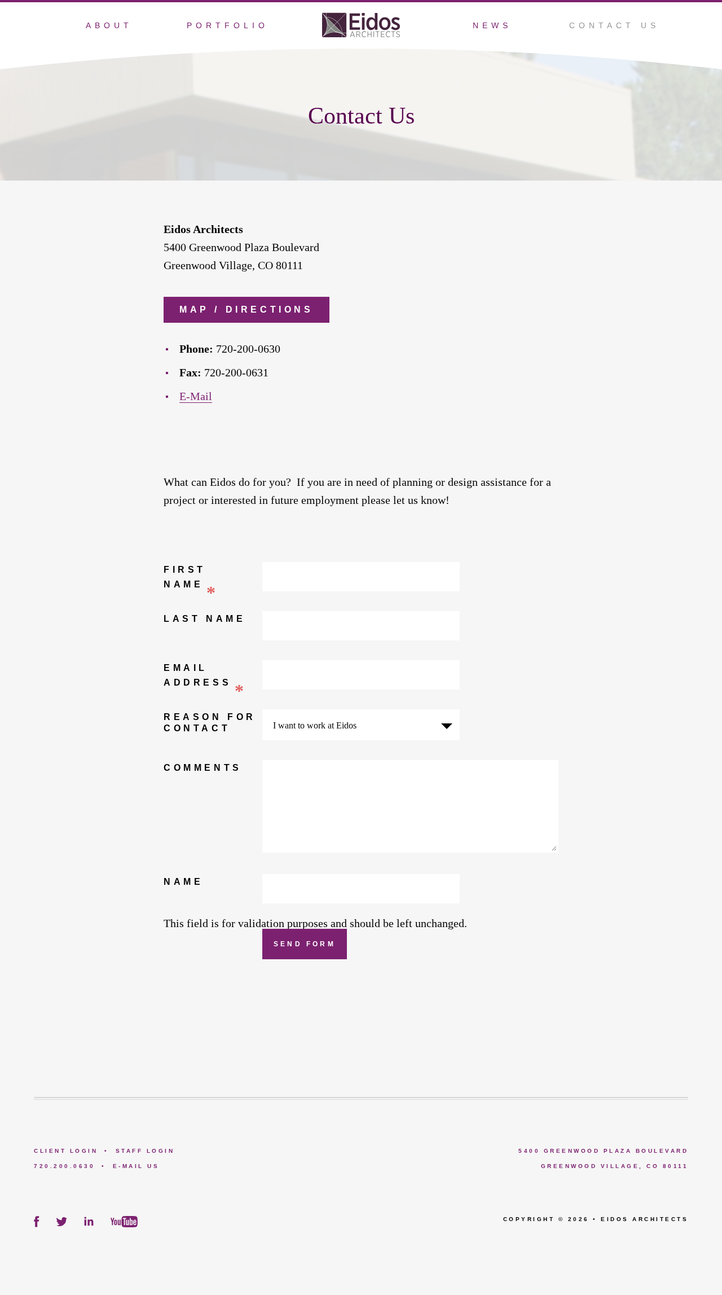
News (492, 25)
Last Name (204, 619)
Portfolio (227, 25)
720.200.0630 (64, 1166)
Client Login (66, 1151)
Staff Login (145, 1151)
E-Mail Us (136, 1166)
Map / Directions (246, 309)
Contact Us (614, 25)
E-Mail (195, 396)
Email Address (205, 675)
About (109, 25)
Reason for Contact (210, 722)
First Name (191, 577)
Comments (203, 767)
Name (183, 881)
